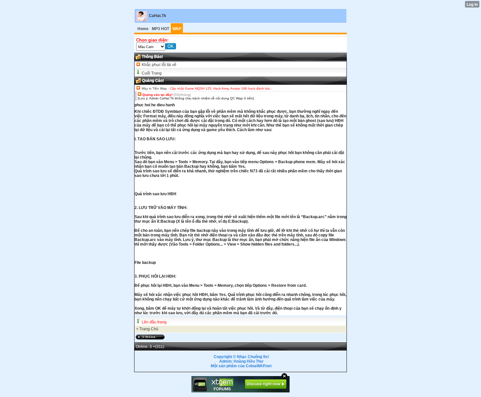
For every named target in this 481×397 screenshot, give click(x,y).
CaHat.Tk (157, 15)
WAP (176, 28)
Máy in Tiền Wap (154, 88)
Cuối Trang (152, 73)
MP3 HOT (160, 28)
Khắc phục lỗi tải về (158, 64)
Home (143, 28)
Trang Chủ (148, 329)
